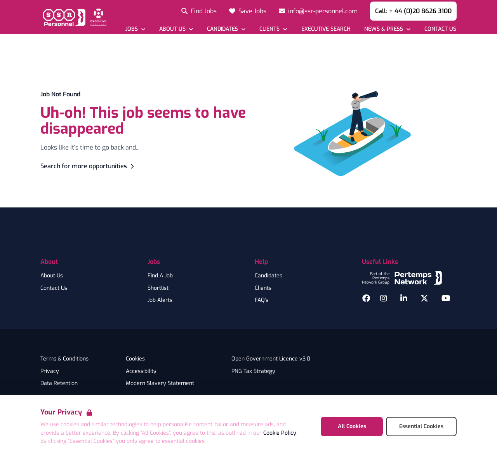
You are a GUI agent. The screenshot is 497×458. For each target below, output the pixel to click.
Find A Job (160, 275)
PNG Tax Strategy (253, 371)
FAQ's (261, 300)
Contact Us (53, 288)
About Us (51, 275)
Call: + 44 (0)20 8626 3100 (413, 11)
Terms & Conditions (64, 358)
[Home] (73, 17)
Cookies (135, 358)
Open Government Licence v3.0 (270, 358)
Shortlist (158, 288)
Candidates (268, 275)
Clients (263, 288)
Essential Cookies (421, 426)
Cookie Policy (279, 433)
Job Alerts (160, 300)
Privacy (49, 371)
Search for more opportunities (83, 166)
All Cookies (352, 426)
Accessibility (141, 371)
